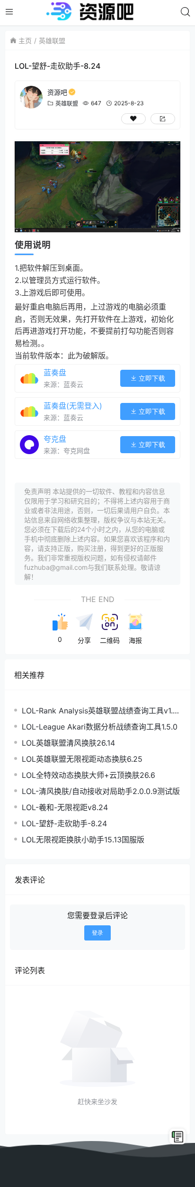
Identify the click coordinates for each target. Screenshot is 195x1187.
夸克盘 (55, 439)
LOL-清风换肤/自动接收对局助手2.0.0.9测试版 (101, 791)
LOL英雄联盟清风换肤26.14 (68, 743)
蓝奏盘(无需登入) (73, 406)
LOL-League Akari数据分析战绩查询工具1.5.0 (99, 726)
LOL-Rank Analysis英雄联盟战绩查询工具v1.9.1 (100, 711)
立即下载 (151, 378)
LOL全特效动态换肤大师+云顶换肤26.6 (88, 775)
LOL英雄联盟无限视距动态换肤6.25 (82, 759)
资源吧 (57, 92)
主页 (25, 41)
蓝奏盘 (55, 372)
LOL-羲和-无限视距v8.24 (65, 807)
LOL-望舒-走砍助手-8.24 (64, 823)
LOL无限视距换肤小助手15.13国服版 (83, 839)
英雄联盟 (52, 41)
